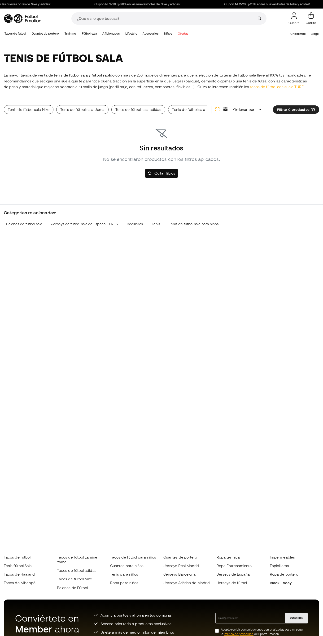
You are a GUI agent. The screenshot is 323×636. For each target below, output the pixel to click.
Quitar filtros (164, 173)
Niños (168, 33)
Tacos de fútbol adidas (76, 570)
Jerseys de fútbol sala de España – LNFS (84, 224)
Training (70, 33)
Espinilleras (279, 566)
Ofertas (183, 33)
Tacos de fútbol (15, 33)
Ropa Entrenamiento (234, 566)
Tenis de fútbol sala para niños (193, 224)
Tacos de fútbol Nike (74, 579)
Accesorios (150, 33)
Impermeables (282, 557)
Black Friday (281, 583)
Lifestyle (131, 33)
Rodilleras (135, 224)
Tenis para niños (124, 574)
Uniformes (298, 34)
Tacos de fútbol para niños (133, 557)
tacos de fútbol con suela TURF (276, 87)
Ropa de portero (284, 574)
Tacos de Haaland (19, 574)
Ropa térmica (228, 557)
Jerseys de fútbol (232, 583)
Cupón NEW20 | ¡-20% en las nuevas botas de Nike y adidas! (133, 4)
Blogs (315, 34)
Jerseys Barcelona (179, 574)
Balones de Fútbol (72, 588)
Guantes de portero (45, 33)
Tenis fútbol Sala (18, 566)
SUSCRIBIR (296, 617)
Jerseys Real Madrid (181, 566)
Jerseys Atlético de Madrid (186, 583)
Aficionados (111, 33)
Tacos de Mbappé (19, 583)
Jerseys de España (233, 574)
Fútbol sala (89, 33)
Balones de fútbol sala (24, 224)
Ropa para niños (124, 583)
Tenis (156, 224)
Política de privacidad (238, 634)
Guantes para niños (127, 566)
